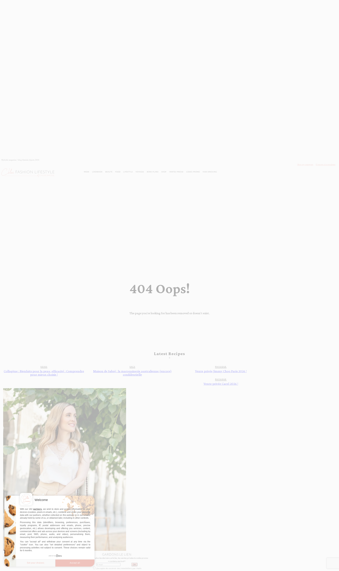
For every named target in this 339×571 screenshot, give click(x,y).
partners (37, 509)
